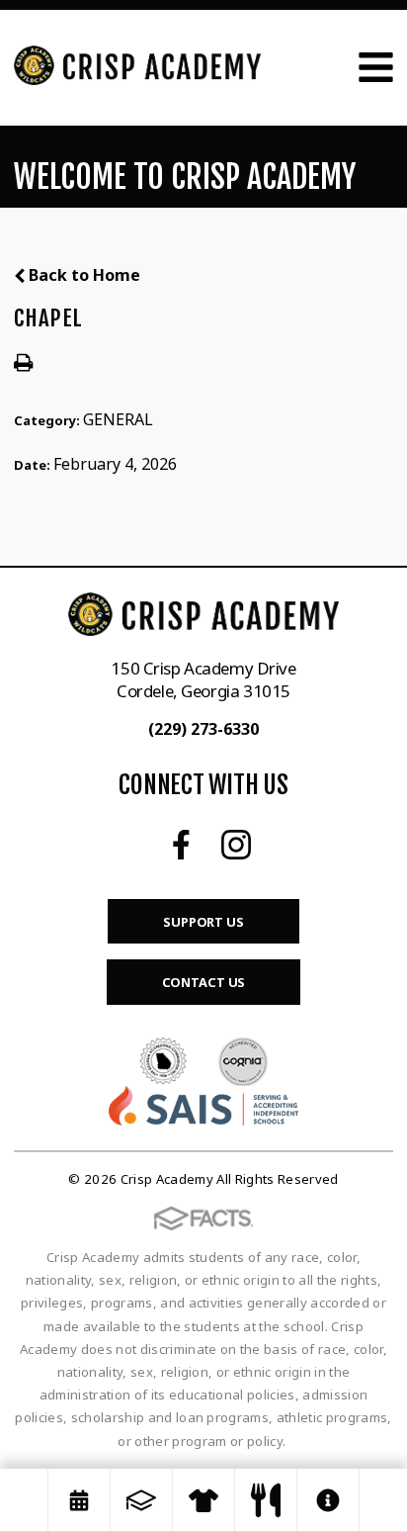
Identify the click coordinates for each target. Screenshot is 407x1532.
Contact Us (204, 982)
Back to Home (82, 275)
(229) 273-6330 (203, 729)
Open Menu (376, 67)
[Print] (23, 362)
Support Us (203, 922)
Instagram (236, 844)
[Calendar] (79, 1500)
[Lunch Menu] (265, 1500)
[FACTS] (141, 1500)
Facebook (181, 844)
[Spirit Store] (203, 1500)
